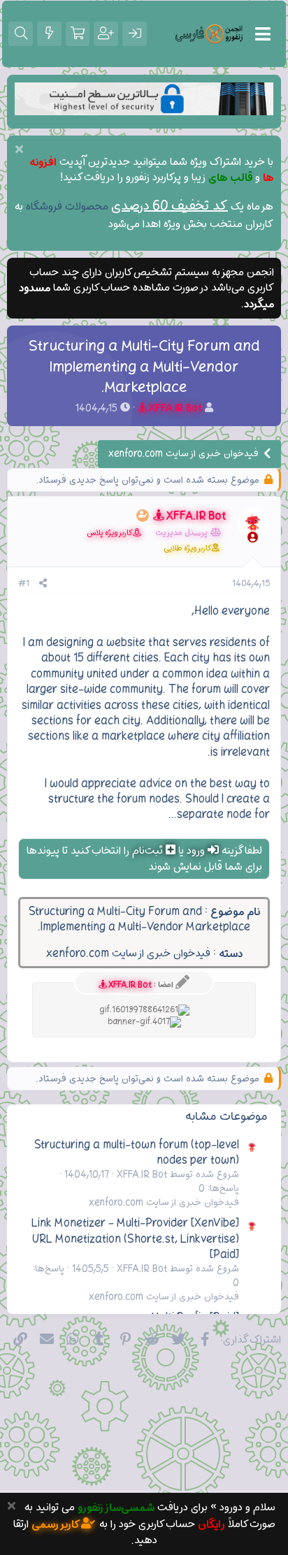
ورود (196, 851)
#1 (23, 584)
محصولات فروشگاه (67, 207)
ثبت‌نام (147, 851)
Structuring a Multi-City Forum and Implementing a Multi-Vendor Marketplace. (140, 919)
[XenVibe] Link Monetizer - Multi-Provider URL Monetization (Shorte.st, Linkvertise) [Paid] (135, 1239)
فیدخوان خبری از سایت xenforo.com (128, 953)
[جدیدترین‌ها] (49, 33)
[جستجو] (20, 33)
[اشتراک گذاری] (43, 584)
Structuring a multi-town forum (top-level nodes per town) (136, 1152)
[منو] (263, 34)
